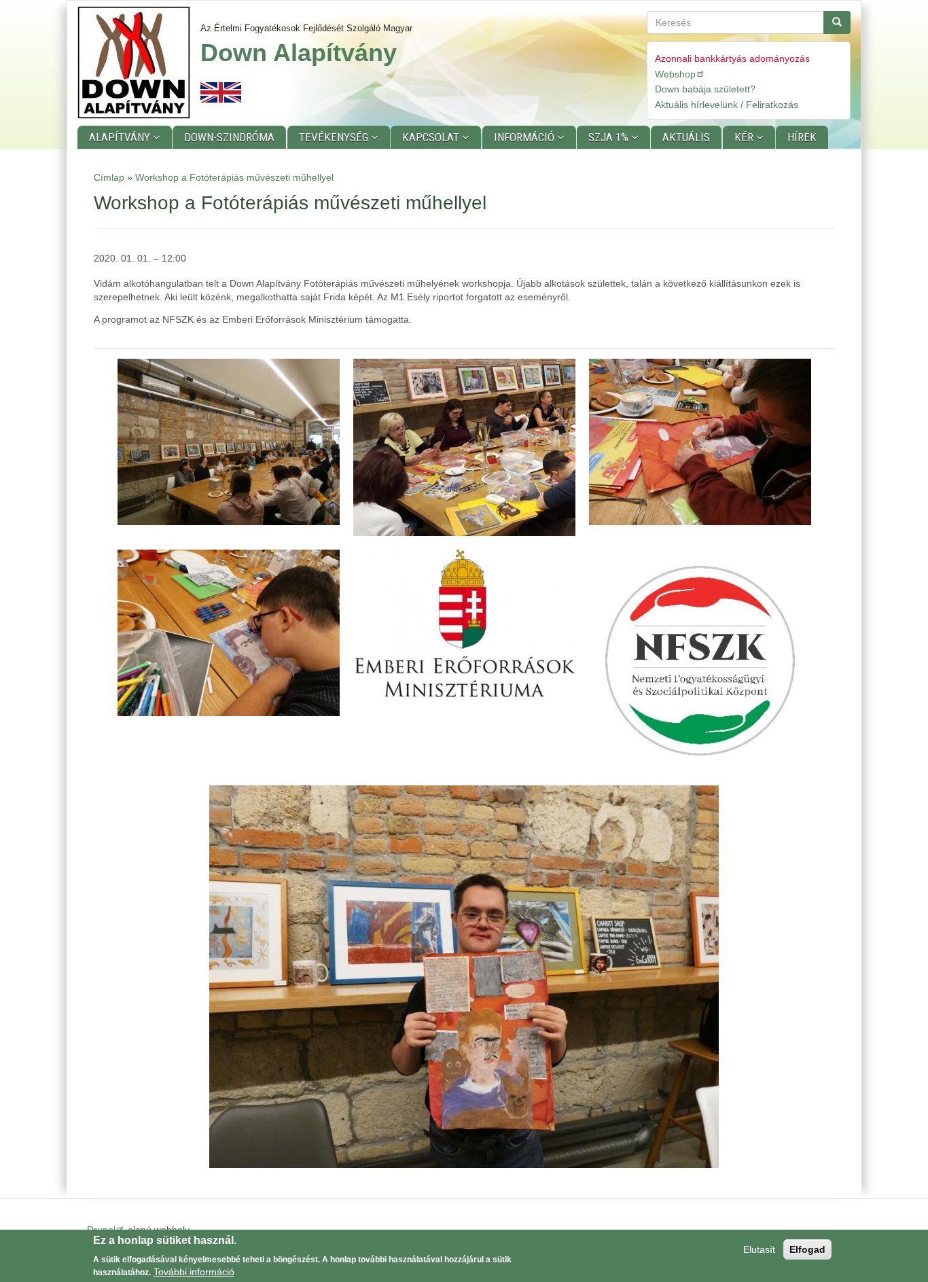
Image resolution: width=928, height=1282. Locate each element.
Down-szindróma (229, 137)
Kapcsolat (432, 137)
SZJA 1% (609, 137)
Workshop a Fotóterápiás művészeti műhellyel (234, 177)
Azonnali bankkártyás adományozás (732, 58)
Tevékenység (335, 137)
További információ (194, 1271)
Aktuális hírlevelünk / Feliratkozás (726, 104)
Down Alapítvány (298, 53)
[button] (229, 442)
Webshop (675, 74)
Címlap (109, 177)
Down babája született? (705, 89)
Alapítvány (121, 137)
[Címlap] (138, 62)
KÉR (745, 137)
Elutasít (759, 1249)
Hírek (802, 137)
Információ (525, 137)
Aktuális (686, 137)
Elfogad (807, 1249)
